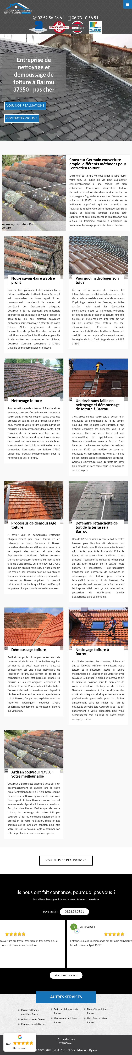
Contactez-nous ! (21, 118)
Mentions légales (87, 1050)
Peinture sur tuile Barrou (33, 1024)
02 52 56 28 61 (51, 18)
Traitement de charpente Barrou (66, 1011)
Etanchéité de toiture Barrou (97, 1011)
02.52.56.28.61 (74, 911)
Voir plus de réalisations (66, 860)
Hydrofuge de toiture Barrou (97, 1020)
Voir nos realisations (25, 106)
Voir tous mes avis (66, 975)
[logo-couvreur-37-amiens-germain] (18, 8)
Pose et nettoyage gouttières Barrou (30, 1012)
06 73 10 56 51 (85, 18)
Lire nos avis (19, 1048)
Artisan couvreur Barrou (33, 1019)
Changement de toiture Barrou (65, 1020)
